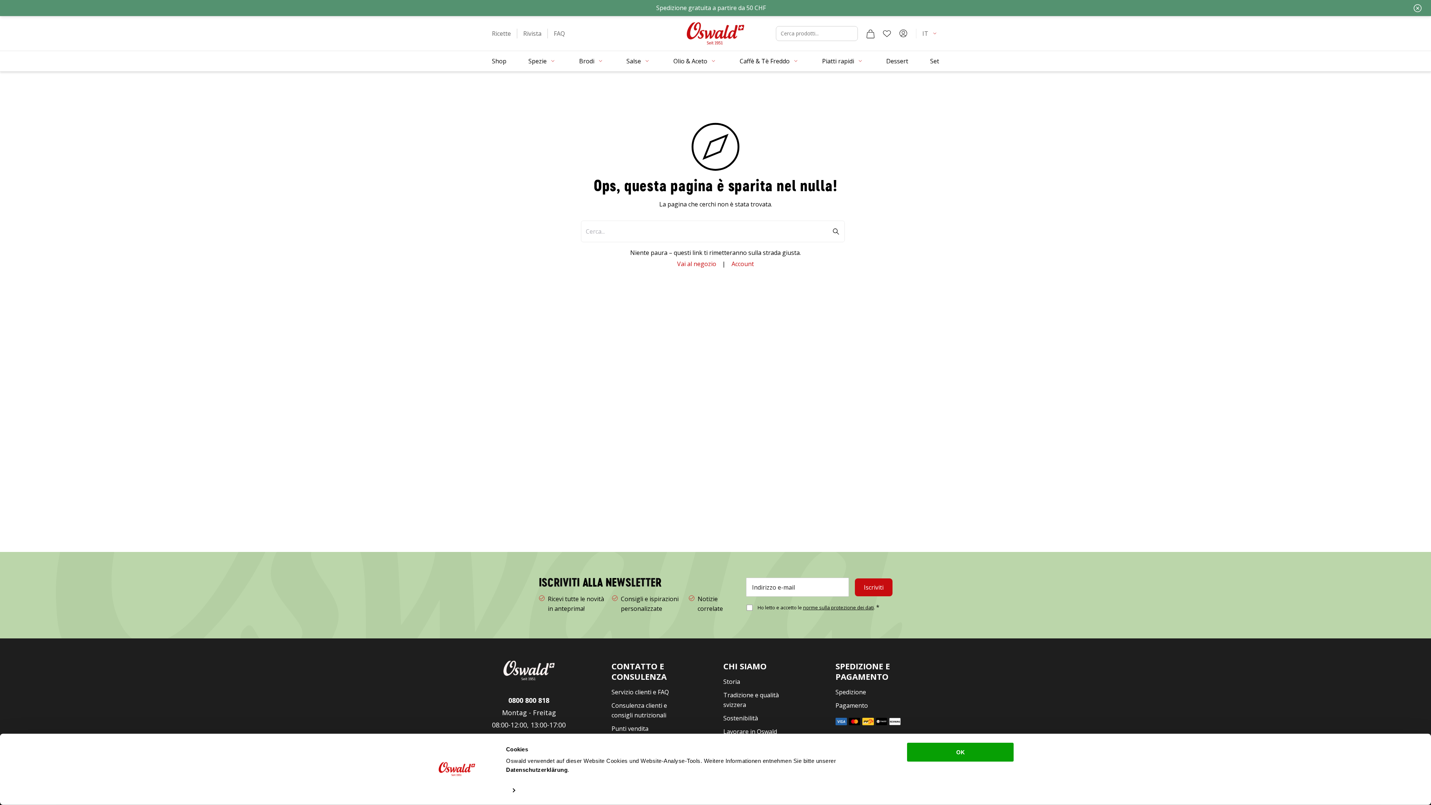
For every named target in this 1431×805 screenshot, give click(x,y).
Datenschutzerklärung (537, 770)
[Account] (903, 33)
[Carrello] (870, 33)
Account (743, 264)
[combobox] (817, 33)
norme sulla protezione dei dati (838, 607)
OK (960, 752)
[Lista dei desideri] (887, 33)
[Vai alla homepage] (715, 33)
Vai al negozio (696, 264)
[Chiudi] (1417, 8)
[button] (501, 33)
